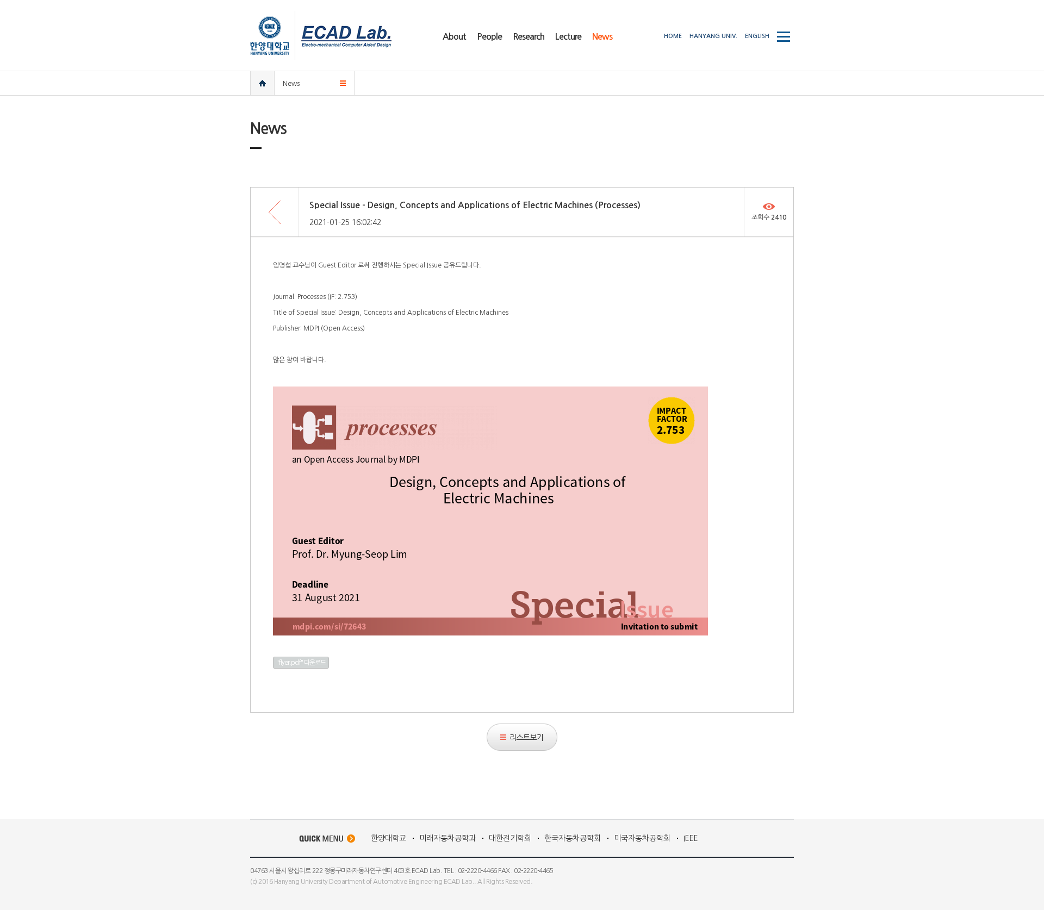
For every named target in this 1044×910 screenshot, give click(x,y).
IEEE (690, 838)
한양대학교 (388, 838)
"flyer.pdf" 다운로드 (301, 662)
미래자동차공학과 (447, 838)
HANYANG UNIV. (713, 36)
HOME (673, 36)
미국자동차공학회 (642, 838)
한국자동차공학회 (572, 838)
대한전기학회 (510, 838)
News (291, 83)
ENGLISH (757, 36)
